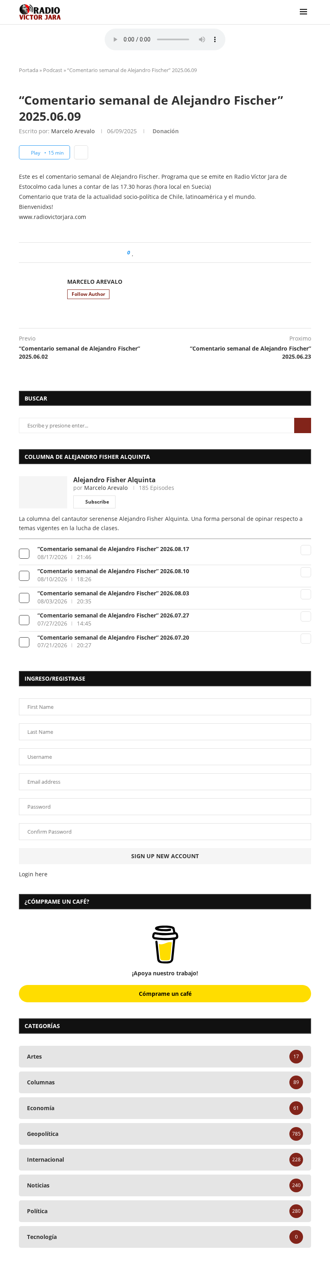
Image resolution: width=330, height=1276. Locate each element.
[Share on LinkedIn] (159, 252)
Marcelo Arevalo (73, 131)
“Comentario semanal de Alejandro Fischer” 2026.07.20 (113, 637)
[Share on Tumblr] (167, 252)
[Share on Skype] (190, 252)
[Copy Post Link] (182, 252)
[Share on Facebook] (141, 252)
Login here (33, 874)
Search (302, 425)
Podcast (52, 70)
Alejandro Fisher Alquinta (114, 479)
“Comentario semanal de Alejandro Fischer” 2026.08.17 (113, 549)
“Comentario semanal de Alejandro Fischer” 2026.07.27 (113, 615)
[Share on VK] (175, 252)
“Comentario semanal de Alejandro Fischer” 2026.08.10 (113, 571)
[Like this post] (133, 252)
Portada (28, 70)
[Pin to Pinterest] (152, 252)
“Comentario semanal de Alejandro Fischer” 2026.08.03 (113, 593)
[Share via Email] (198, 252)
